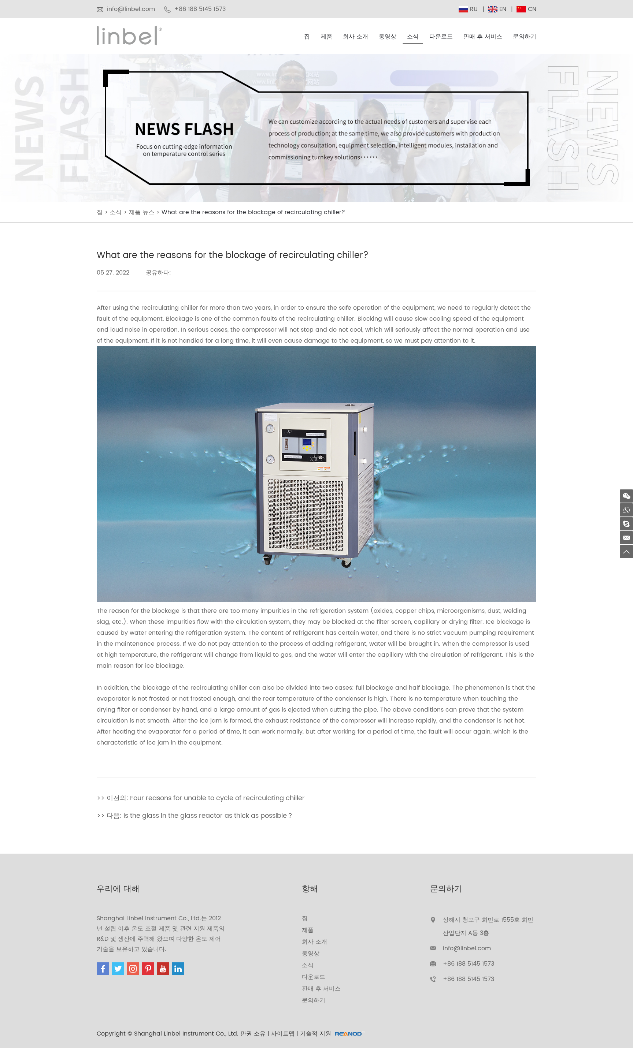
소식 (413, 36)
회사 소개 (355, 36)
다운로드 (441, 36)
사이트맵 (283, 1033)
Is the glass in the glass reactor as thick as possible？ (208, 815)
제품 (326, 36)
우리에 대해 (118, 889)
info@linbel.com (131, 9)
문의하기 (524, 36)
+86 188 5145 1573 (468, 979)
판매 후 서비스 (482, 36)
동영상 (387, 36)
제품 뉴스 (141, 212)
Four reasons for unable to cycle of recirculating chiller (217, 798)
